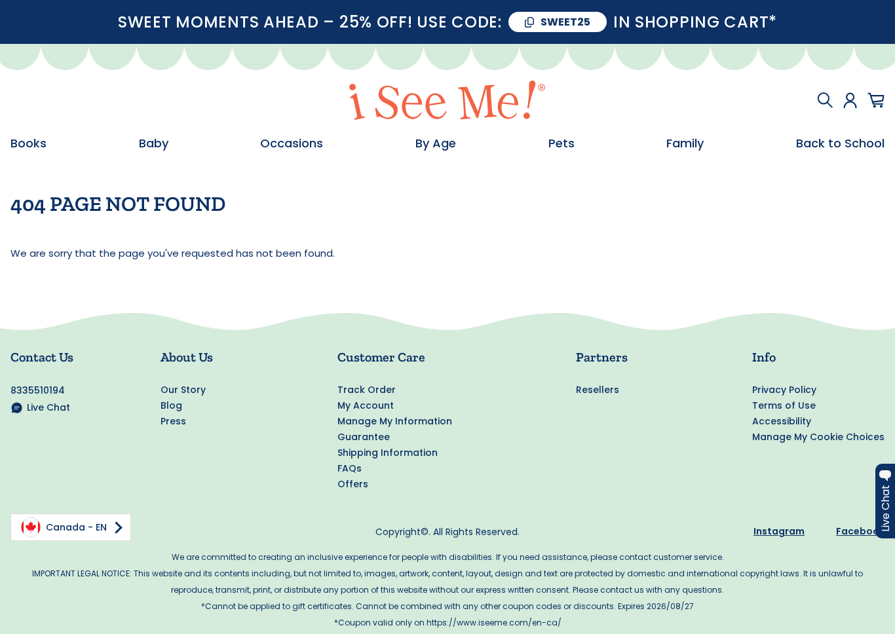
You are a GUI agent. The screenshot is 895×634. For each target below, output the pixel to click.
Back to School (840, 143)
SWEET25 (565, 21)
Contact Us (41, 357)
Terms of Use (784, 405)
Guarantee (363, 436)
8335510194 (37, 390)
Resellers (597, 389)
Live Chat (48, 407)
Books (28, 143)
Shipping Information (387, 452)
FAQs (349, 468)
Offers (352, 484)
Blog (171, 405)
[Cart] (876, 100)
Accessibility (781, 421)
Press (173, 421)
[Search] (825, 100)
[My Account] (850, 100)
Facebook (860, 531)
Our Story (183, 389)
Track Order (366, 389)
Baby (153, 143)
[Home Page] (447, 100)
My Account (365, 405)
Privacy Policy (784, 389)
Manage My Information (394, 421)
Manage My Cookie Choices (818, 436)
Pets (561, 143)
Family (685, 143)
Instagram (779, 531)
